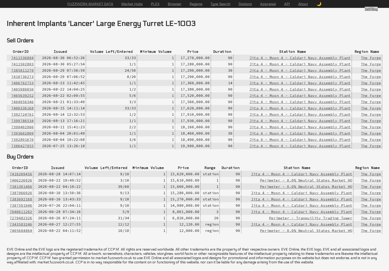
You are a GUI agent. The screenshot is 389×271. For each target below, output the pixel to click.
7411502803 (22, 64)
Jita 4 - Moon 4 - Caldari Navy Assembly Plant (300, 58)
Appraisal (268, 4)
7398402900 (22, 127)
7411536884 (22, 58)
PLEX (155, 4)
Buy (375, 9)
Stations (245, 4)
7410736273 (22, 76)
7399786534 (22, 120)
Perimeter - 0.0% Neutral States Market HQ (306, 180)
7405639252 (22, 95)
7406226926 (21, 180)
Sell (368, 9)
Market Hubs (132, 4)
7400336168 (22, 108)
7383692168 (21, 199)
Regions (196, 4)
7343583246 (21, 224)
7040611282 (21, 211)
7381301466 (21, 186)
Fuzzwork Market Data (90, 4)
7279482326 (21, 218)
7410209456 (21, 174)
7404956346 (22, 102)
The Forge (371, 58)
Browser (174, 4)
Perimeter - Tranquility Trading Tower (310, 218)
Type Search (220, 4)
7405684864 (21, 230)
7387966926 (21, 193)
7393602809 (22, 133)
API (287, 4)
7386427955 (22, 146)
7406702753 (22, 83)
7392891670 (22, 139)
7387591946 (21, 205)
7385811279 (22, 70)
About (303, 4)
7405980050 (22, 89)
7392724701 (22, 114)
